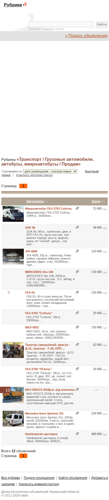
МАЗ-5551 (32, 327)
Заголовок (35, 201)
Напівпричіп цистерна (41, 434)
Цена (96, 201)
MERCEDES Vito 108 (39, 271)
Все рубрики (10, 478)
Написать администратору (39, 484)
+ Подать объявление (86, 36)
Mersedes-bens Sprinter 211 (44, 413)
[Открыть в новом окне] (77, 208)
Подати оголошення (39, 478)
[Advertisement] (54, 99)
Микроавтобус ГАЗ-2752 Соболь (48, 208)
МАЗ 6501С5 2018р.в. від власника (50, 389)
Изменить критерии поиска (34, 175)
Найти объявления (72, 478)
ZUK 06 (30, 227)
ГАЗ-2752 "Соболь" (39, 313)
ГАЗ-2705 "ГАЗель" (38, 369)
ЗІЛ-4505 (31, 251)
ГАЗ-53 (30, 292)
